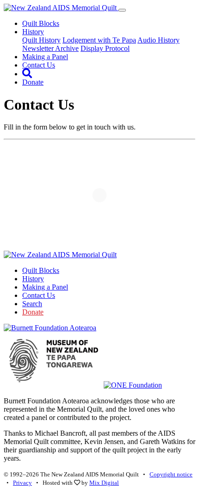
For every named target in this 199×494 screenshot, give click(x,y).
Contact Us (38, 65)
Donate (33, 82)
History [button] (33, 32)
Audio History (158, 40)
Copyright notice (171, 474)
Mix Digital (104, 482)
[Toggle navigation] (122, 10)
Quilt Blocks (40, 23)
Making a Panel (45, 57)
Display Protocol (105, 48)
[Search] (27, 74)
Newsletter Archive (50, 48)
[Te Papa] (54, 385)
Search (32, 304)
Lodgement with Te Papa (99, 40)
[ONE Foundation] (133, 385)
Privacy (22, 482)
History (33, 279)
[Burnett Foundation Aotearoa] (50, 328)
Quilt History (41, 40)
